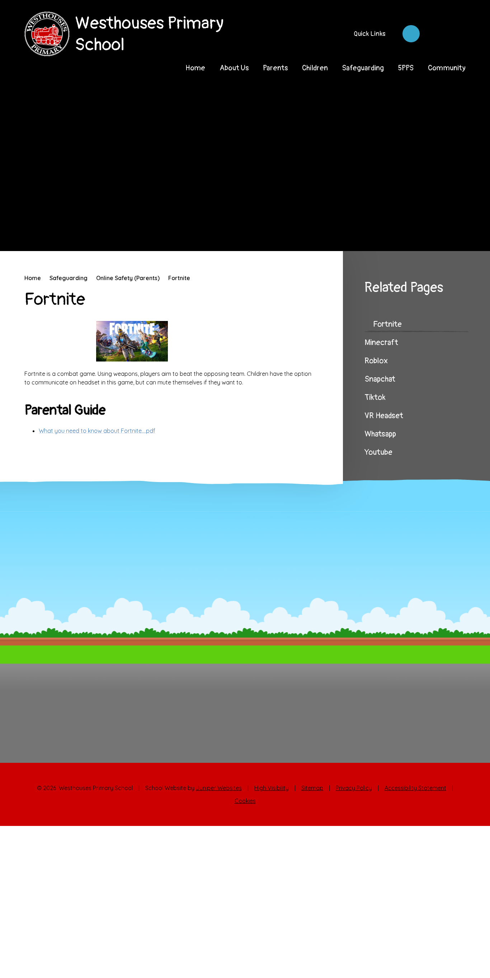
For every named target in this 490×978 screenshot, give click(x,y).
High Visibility (271, 788)
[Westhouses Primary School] (46, 33)
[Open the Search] (457, 33)
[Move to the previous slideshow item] (424, 235)
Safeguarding (69, 278)
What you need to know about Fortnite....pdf (97, 430)
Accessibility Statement (415, 788)
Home (32, 278)
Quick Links (369, 34)
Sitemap (312, 788)
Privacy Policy (354, 788)
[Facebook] (411, 33)
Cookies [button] (245, 800)
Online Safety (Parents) (128, 278)
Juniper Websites (219, 788)
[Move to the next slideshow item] (444, 235)
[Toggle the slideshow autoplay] (464, 235)
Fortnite (179, 278)
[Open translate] (434, 33)
